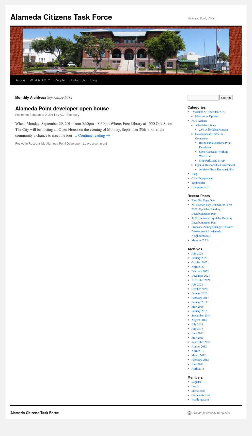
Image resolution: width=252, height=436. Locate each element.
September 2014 (200, 315)
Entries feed (198, 390)
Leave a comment (95, 143)
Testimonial (198, 182)
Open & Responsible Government (215, 165)
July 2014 (197, 324)
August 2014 (199, 320)
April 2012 (197, 351)
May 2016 (197, 306)
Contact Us (77, 80)
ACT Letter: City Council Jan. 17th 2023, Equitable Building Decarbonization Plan (211, 209)
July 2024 (197, 253)
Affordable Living (205, 125)
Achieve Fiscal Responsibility (216, 169)
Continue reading (94, 135)
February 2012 (200, 359)
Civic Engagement (202, 178)
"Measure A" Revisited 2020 (208, 112)
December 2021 (200, 275)
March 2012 (198, 355)
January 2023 (199, 258)
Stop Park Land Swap (212, 160)
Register (196, 382)
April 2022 (197, 267)
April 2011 (197, 368)
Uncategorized (199, 187)
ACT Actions (199, 120)
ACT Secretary (69, 114)
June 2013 (197, 333)
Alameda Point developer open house (62, 108)
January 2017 (199, 302)
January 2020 (199, 293)
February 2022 (200, 271)
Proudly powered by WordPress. (211, 413)
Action (20, 80)
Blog (93, 80)
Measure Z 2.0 (199, 240)
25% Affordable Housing (214, 129)
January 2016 (199, 311)
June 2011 (197, 364)
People (59, 80)
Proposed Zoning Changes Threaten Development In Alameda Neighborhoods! (212, 231)
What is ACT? (40, 80)
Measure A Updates (207, 116)
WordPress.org (200, 399)
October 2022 (199, 262)
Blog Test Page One (203, 200)
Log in (195, 386)
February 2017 (200, 298)
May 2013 (197, 337)
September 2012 (200, 342)
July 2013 (197, 329)
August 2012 (199, 346)
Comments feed (200, 395)
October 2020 (199, 289)
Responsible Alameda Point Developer (55, 143)
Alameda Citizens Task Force (61, 16)
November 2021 (200, 280)
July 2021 (197, 284)
